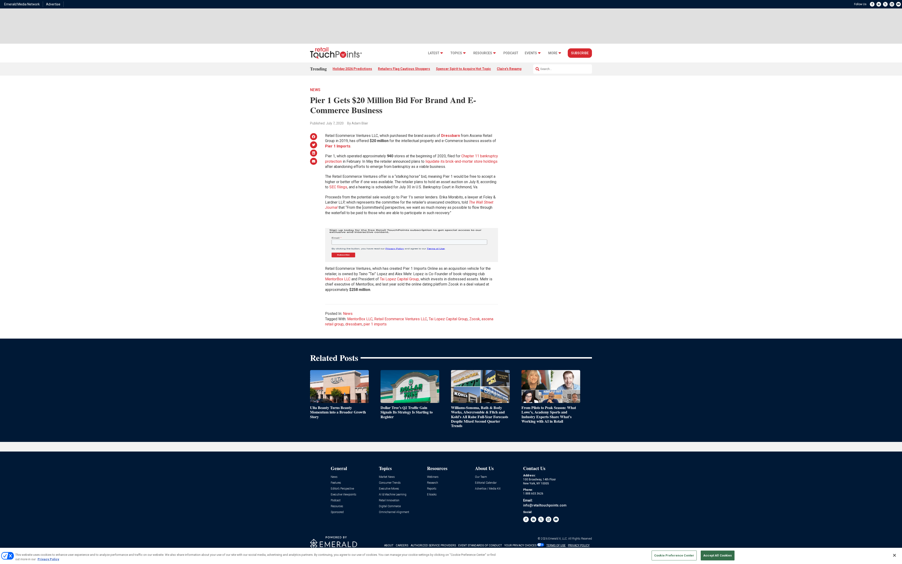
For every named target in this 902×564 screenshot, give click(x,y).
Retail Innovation (389, 500)
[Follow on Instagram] (892, 4)
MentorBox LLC (337, 279)
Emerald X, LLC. (558, 538)
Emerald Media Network (22, 4)
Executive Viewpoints (343, 494)
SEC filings (338, 187)
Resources (482, 53)
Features (336, 482)
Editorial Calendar (486, 482)
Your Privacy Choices (520, 545)
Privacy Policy (48, 559)
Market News (387, 477)
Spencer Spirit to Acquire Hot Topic (463, 69)
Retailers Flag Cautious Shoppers (404, 69)
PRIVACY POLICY (579, 545)
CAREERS (402, 545)
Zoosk (474, 319)
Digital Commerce (390, 506)
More (552, 53)
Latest (433, 53)
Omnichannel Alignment (394, 512)
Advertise (53, 4)
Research (432, 482)
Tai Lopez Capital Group (399, 279)
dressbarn (353, 324)
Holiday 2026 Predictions (352, 69)
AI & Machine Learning (392, 494)
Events (531, 53)
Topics (456, 53)
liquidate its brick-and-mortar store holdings (461, 161)
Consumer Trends (390, 482)
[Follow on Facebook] (872, 4)
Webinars (433, 477)
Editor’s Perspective (342, 488)
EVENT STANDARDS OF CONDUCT (480, 545)
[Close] (894, 555)
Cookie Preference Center (674, 555)
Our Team (481, 477)
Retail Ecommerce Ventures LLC (400, 319)
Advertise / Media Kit (488, 488)
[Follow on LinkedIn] (878, 4)
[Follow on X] (885, 4)
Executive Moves (389, 488)
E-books (432, 494)
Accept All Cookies (717, 555)
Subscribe (580, 53)
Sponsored (337, 512)
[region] (451, 556)
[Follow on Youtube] (898, 4)
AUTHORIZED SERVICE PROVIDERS (433, 545)
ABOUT (388, 545)
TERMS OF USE (556, 545)
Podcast (510, 53)
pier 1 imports (375, 324)
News (315, 90)
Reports (431, 488)
